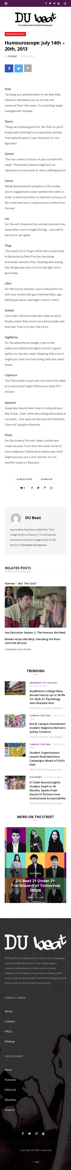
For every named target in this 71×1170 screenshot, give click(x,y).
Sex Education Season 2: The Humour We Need (35, 632)
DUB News (36, 777)
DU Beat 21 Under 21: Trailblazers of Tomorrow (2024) (35, 885)
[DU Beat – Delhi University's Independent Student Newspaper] (35, 19)
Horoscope (24, 479)
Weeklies (10, 1099)
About (8, 1011)
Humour (47, 479)
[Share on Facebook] (9, 68)
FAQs (8, 1031)
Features (35, 873)
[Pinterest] (45, 488)
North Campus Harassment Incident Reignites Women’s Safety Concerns (48, 728)
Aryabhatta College (43, 682)
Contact (10, 1021)
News (8, 1069)
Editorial (10, 1089)
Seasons (10, 1109)
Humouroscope (15, 34)
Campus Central (40, 715)
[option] (35, 865)
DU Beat (12, 56)
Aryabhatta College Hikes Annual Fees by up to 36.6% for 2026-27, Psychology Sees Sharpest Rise (47, 697)
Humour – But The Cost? (21, 583)
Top (36, 1162)
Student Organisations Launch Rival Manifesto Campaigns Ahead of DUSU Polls (47, 758)
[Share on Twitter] (18, 68)
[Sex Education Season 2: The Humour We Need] (35, 606)
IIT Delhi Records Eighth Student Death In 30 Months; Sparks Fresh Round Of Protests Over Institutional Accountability (48, 790)
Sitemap (10, 1041)
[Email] (51, 488)
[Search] (65, 3)
